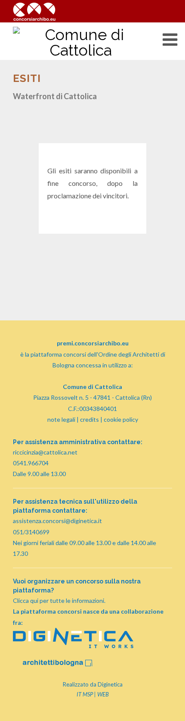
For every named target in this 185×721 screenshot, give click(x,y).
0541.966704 (31, 463)
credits (89, 419)
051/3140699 (31, 532)
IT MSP (85, 694)
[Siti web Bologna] (73, 645)
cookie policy (121, 419)
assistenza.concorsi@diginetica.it (57, 520)
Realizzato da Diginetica (93, 684)
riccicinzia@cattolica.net (45, 452)
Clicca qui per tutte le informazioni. (59, 600)
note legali (61, 419)
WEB (103, 694)
